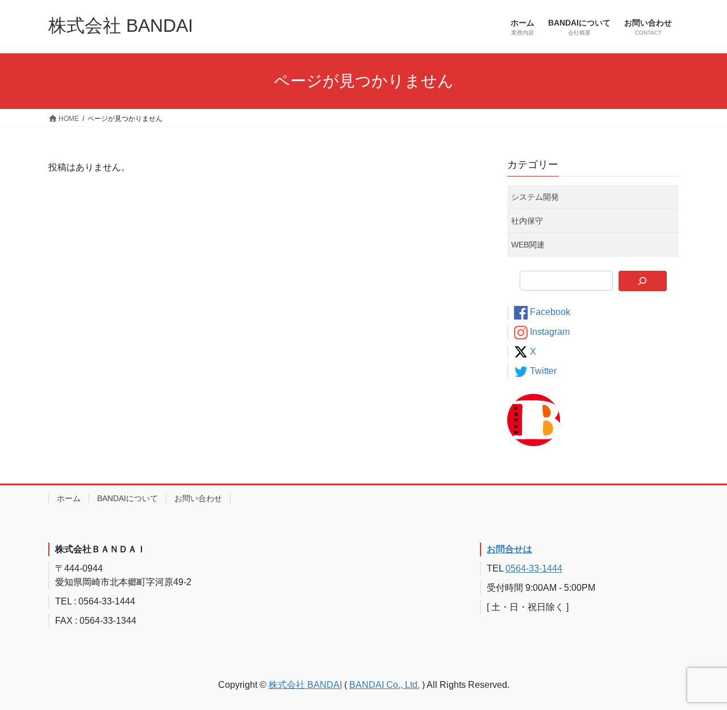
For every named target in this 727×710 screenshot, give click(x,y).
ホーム (69, 498)
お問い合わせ (198, 498)
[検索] (643, 281)
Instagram (550, 332)
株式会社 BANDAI (305, 685)
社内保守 (527, 220)
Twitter (543, 371)
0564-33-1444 (533, 568)
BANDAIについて (127, 498)
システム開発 (535, 196)
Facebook (550, 312)
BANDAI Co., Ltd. (384, 685)
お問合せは (509, 549)
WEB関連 (528, 244)
